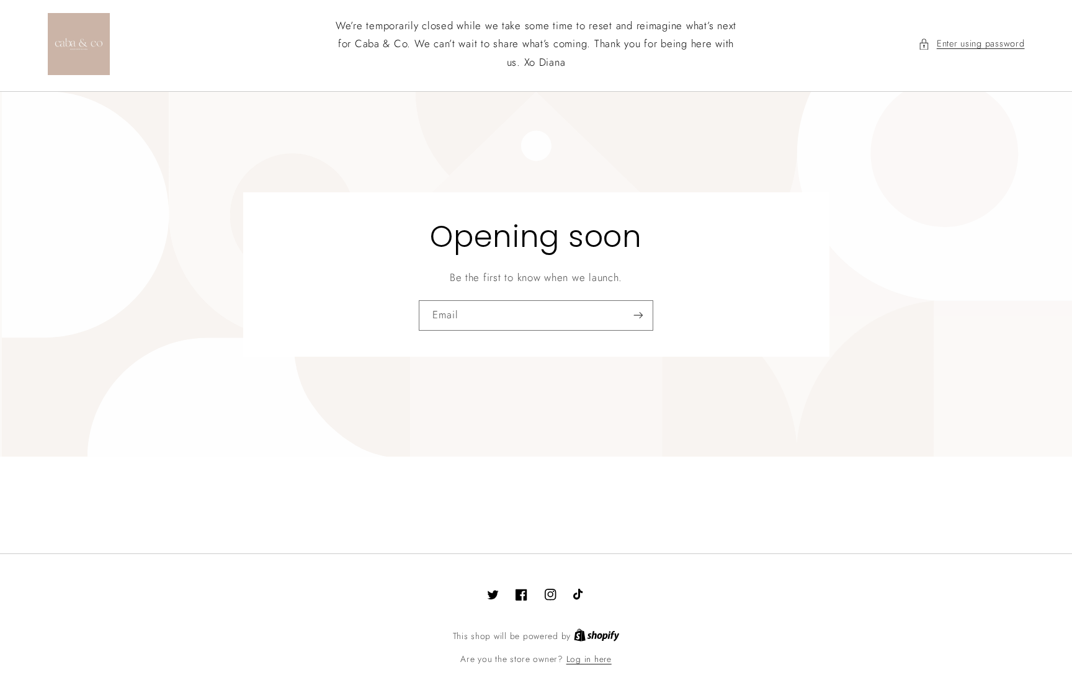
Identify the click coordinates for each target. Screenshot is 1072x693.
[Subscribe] (638, 315)
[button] (971, 44)
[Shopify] (597, 636)
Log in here (589, 659)
